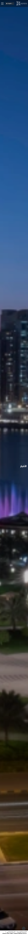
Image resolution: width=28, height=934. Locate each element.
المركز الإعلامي (11, 932)
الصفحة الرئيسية (22, 932)
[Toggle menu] (2, 4)
